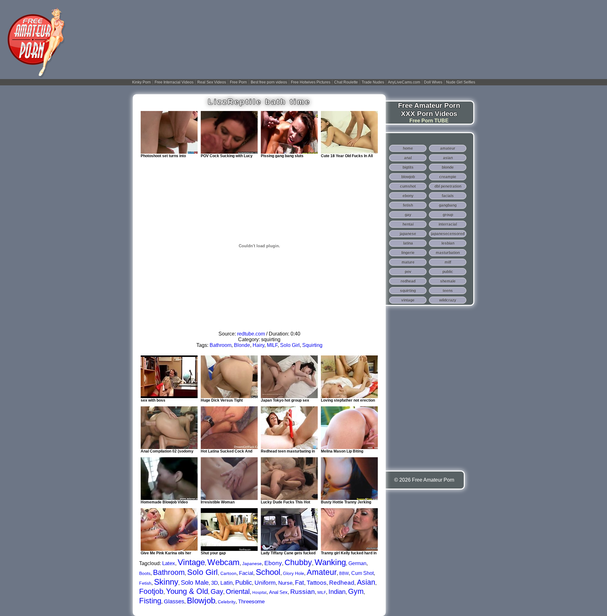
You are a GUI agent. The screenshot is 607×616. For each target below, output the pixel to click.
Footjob (151, 591)
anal (408, 158)
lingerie (407, 252)
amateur (447, 148)
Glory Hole (293, 573)
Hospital (259, 592)
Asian (366, 582)
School (268, 572)
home (408, 148)
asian (448, 158)
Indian (337, 591)
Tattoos (317, 582)
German (357, 563)
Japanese (252, 563)
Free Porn (238, 82)
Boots (144, 573)
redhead (408, 281)
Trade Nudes (373, 82)
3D (214, 583)
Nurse (285, 583)
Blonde (242, 345)
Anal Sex (278, 592)
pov (408, 271)
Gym (356, 591)
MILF (272, 345)
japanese (408, 233)
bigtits (408, 167)
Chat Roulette (346, 82)
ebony (408, 196)
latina (408, 243)
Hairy (258, 345)
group (448, 215)
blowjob (408, 177)
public (447, 271)
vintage (407, 300)
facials (448, 196)
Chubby (298, 562)
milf (448, 262)
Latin (226, 583)
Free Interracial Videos (174, 82)
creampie (447, 177)
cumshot (408, 186)
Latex (168, 563)
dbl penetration (447, 186)
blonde (448, 167)
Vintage (191, 562)
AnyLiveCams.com (404, 82)
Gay (217, 591)
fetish (408, 205)
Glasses (174, 601)
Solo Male (195, 582)
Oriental (238, 591)
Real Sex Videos (211, 82)
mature (408, 262)
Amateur (322, 572)
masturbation (448, 252)
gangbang (448, 205)
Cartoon (228, 573)
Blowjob (201, 600)
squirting (408, 290)
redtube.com (251, 333)
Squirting (312, 345)
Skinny (166, 582)
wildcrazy (447, 300)
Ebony (273, 563)
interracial (447, 224)
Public (243, 582)
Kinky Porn (141, 82)
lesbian (447, 243)
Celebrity (227, 601)
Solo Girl (290, 345)
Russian (302, 591)
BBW (344, 573)
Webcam (223, 562)
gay (408, 215)
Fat (299, 582)
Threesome (251, 602)
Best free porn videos (269, 82)
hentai (408, 224)
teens (448, 290)
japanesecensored (447, 233)
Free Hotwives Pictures (310, 82)
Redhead (341, 582)
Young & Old (187, 591)
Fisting (150, 600)
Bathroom (220, 345)
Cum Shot (362, 573)
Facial (246, 573)
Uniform (265, 582)
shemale (448, 281)
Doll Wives (433, 82)
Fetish (145, 583)
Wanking (330, 562)
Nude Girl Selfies (460, 82)
